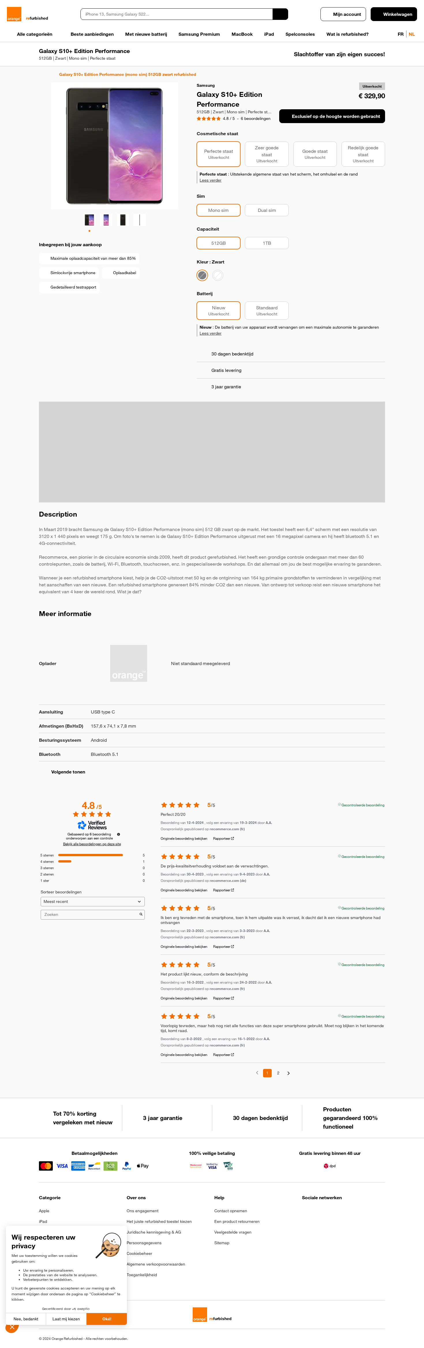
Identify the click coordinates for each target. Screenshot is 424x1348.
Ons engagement (142, 1210)
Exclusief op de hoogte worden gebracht (336, 116)
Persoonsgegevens (144, 1242)
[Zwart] (202, 275)
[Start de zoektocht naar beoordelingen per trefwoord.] (141, 915)
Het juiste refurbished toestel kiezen (159, 1221)
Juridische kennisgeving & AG (154, 1232)
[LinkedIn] (333, 1212)
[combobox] (176, 14)
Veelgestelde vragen (233, 1232)
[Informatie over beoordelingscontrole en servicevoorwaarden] (118, 834)
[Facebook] (305, 1212)
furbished (37, 18)
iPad (43, 1221)
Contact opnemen (230, 1210)
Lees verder (211, 180)
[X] (348, 1212)
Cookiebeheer (139, 1253)
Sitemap (221, 1242)
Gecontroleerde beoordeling (363, 804)
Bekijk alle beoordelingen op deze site (92, 844)
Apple (44, 1210)
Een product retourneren (237, 1221)
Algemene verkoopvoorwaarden (156, 1264)
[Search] (280, 14)
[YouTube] (362, 1212)
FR (401, 34)
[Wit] (217, 275)
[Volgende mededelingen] (288, 1073)
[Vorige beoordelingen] (257, 1072)
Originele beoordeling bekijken (184, 838)
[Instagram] (319, 1212)
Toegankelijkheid (142, 1274)
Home (41, 74)
